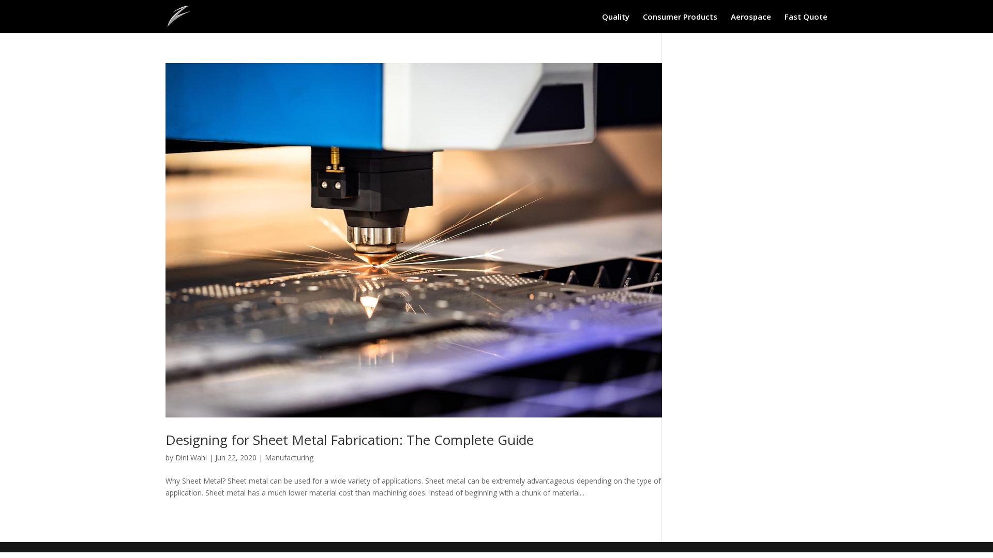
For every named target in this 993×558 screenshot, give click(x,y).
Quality (615, 17)
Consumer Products (680, 17)
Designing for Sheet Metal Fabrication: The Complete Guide (350, 439)
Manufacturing (289, 457)
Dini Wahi (191, 457)
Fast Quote (806, 17)
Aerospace (751, 17)
